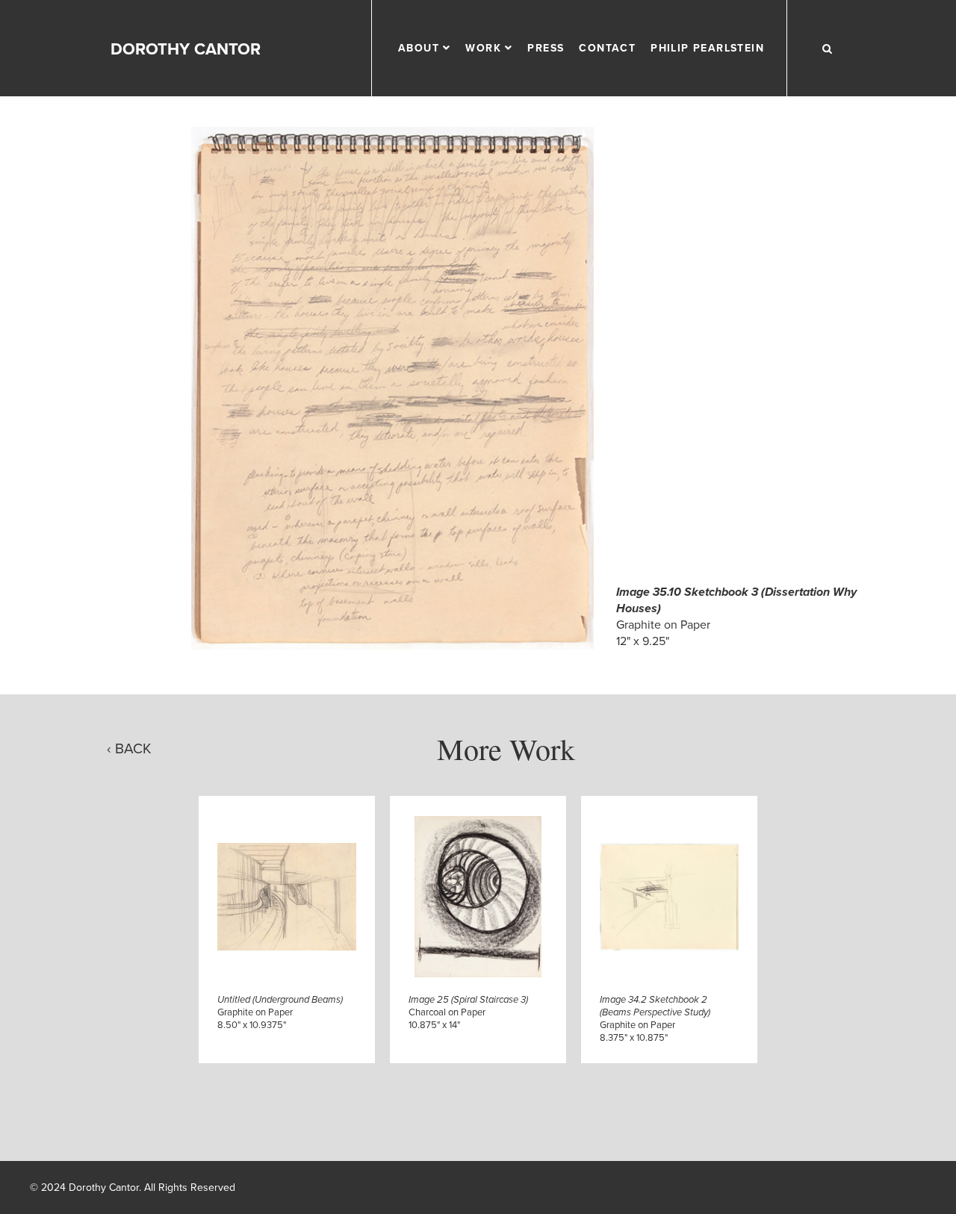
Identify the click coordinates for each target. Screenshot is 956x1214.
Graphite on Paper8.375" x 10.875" (655, 1019)
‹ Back (129, 748)
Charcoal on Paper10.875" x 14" (468, 1012)
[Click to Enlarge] (393, 388)
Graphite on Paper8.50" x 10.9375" (280, 1012)
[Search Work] (826, 48)
